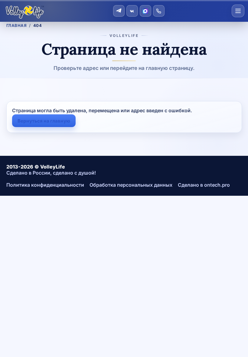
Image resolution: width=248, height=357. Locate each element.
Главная (16, 25)
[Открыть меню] (238, 11)
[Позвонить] (159, 11)
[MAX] (145, 11)
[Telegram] (119, 11)
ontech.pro (217, 185)
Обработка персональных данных (131, 185)
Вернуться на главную (44, 121)
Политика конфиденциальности (45, 185)
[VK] (132, 11)
